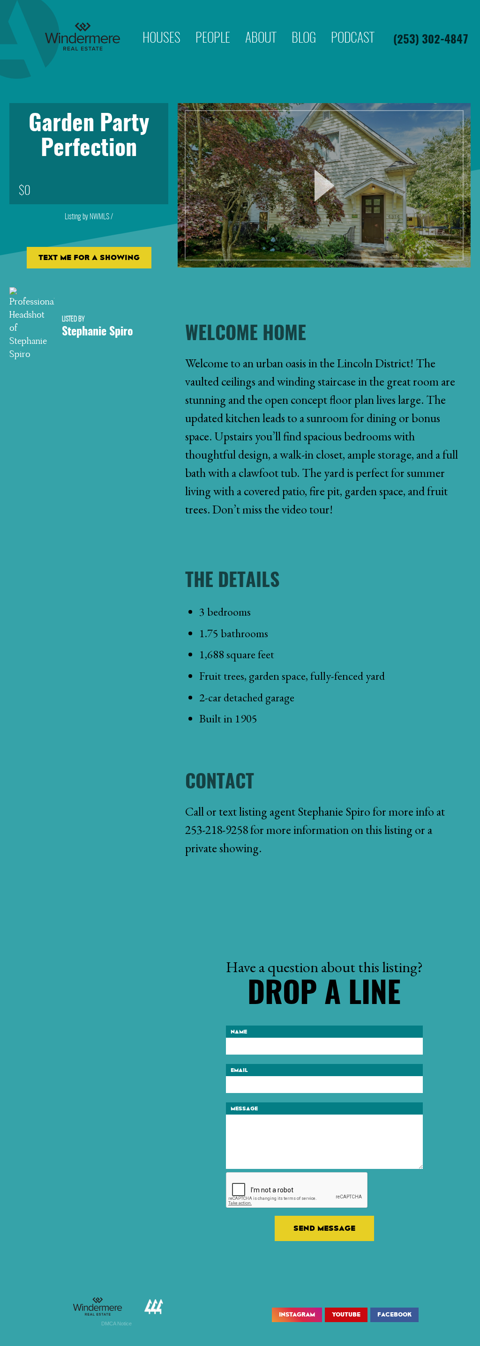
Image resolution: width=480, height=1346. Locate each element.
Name (239, 1031)
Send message (324, 1228)
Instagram (297, 1314)
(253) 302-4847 (430, 40)
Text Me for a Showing (89, 257)
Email (239, 1070)
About (261, 25)
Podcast (353, 25)
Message (244, 1108)
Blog (304, 25)
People (212, 25)
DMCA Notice (116, 1323)
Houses (161, 25)
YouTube (346, 1314)
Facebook (394, 1314)
